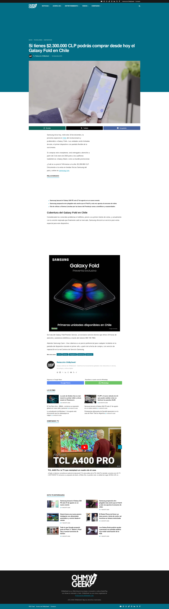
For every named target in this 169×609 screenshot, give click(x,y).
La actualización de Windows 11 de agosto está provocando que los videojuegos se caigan (61, 413)
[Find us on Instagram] (104, 1)
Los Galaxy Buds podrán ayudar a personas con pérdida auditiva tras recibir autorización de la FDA (110, 530)
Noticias (45, 6)
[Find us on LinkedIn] (114, 1)
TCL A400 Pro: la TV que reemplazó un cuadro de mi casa (72, 470)
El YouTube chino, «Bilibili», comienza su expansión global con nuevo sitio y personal (63, 407)
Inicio (31, 40)
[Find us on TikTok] (109, 1)
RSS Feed (32, 606)
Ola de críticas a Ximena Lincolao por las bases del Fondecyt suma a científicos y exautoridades (82, 206)
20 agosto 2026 (65, 402)
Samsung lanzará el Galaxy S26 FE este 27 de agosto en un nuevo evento (75, 200)
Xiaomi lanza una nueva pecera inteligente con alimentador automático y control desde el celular (70, 517)
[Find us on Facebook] (119, 1)
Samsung (81, 354)
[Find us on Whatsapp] (106, 1)
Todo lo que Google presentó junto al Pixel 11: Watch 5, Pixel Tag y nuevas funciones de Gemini (70, 530)
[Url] (57, 372)
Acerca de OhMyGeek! (128, 1)
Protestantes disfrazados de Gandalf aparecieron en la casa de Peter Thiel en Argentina (101, 412)
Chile (64, 138)
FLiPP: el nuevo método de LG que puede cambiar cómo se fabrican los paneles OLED (108, 398)
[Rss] (73, 372)
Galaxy (65, 354)
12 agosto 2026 (104, 521)
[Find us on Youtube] (101, 1)
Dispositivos (48, 40)
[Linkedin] (65, 372)
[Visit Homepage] (33, 6)
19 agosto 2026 (102, 408)
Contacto (137, 1)
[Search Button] (139, 6)
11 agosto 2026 (104, 536)
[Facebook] (60, 372)
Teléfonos (89, 354)
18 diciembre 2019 (57, 56)
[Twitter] (62, 372)
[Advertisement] (84, 24)
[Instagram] (68, 372)
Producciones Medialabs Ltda (84, 595)
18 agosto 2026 (110, 413)
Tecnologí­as (38, 40)
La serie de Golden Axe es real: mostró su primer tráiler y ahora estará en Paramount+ (70, 398)
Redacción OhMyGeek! (42, 56)
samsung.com (64, 170)
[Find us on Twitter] (117, 1)
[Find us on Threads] (111, 1)
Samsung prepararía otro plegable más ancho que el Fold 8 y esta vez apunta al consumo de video (83, 203)
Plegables (73, 354)
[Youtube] (71, 372)
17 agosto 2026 (104, 509)
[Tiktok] (76, 372)
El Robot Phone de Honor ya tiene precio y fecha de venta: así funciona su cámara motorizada (110, 516)
